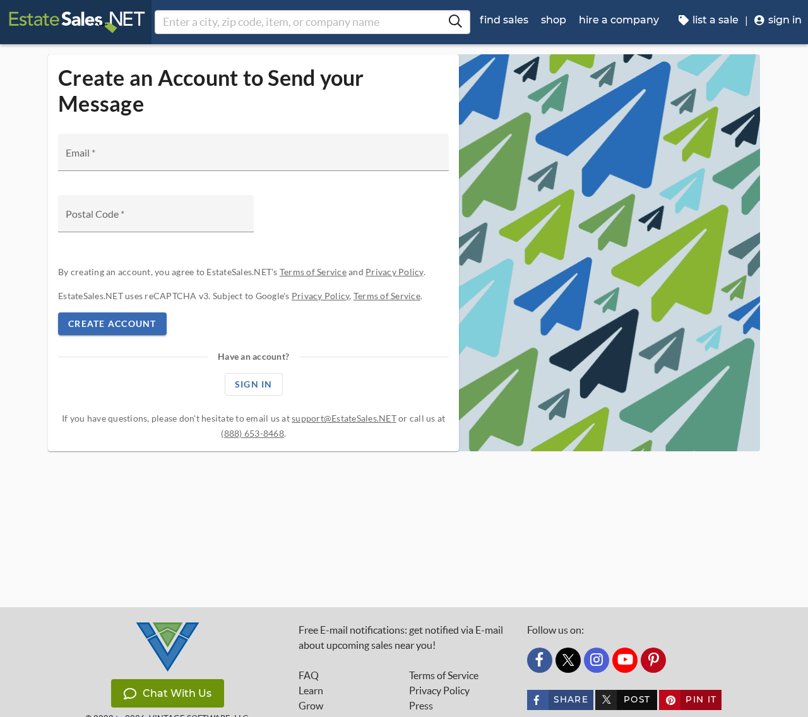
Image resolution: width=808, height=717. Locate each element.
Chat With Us (177, 693)
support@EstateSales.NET (344, 418)
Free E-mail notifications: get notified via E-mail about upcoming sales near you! (401, 637)
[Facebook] (539, 660)
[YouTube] (625, 660)
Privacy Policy (394, 271)
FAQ (309, 675)
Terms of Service (313, 271)
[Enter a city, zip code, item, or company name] (455, 22)
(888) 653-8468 (252, 433)
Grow (311, 705)
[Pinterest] (653, 660)
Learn (311, 690)
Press (421, 705)
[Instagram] (596, 660)
